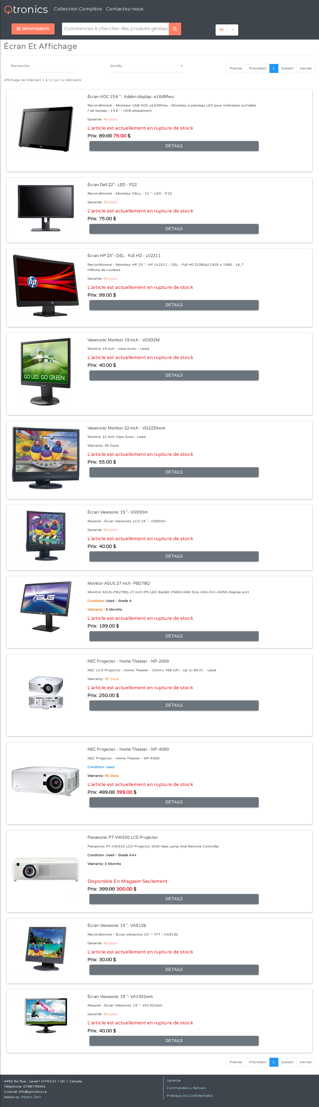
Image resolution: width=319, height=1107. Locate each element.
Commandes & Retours (186, 1088)
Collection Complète (78, 9)
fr (222, 30)
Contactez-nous (125, 9)
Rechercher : (21, 66)
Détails (174, 146)
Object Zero (31, 1097)
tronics (26, 9)
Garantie (174, 1080)
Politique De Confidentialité (190, 1096)
